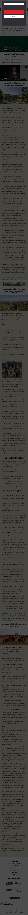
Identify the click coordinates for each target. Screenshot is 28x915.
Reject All (14, 16)
